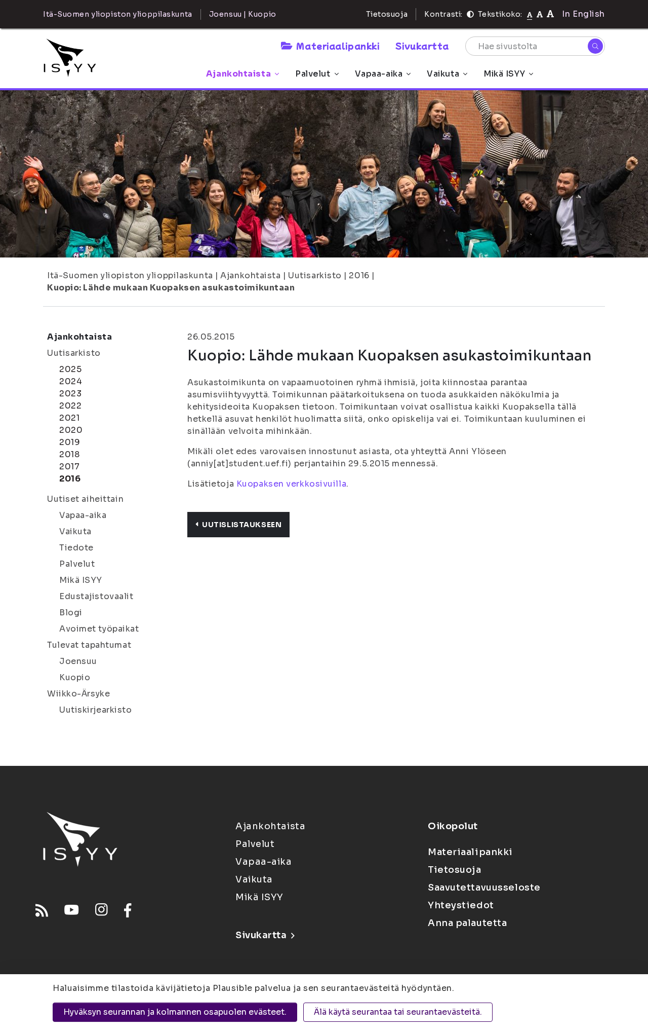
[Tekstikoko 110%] (540, 14)
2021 (69, 418)
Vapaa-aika (379, 73)
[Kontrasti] (470, 14)
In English (583, 14)
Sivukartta (422, 46)
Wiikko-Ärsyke (78, 693)
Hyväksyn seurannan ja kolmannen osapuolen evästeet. (175, 1012)
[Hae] (595, 46)
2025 (70, 369)
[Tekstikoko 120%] (550, 14)
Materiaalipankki (337, 46)
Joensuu (78, 661)
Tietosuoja (387, 14)
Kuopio (74, 677)
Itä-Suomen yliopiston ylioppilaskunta (130, 275)
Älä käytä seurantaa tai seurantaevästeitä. (398, 1012)
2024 (70, 381)
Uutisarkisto (315, 275)
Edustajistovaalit (96, 596)
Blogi (71, 612)
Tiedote (76, 547)
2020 (71, 430)
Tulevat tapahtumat (89, 645)
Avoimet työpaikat (99, 628)
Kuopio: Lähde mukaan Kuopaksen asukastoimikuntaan (171, 287)
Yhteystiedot (461, 905)
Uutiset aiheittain (85, 499)
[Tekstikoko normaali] (530, 14)
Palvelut (312, 73)
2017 (69, 466)
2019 (69, 442)
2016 (359, 275)
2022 (70, 405)
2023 (70, 393)
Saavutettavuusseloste (484, 887)
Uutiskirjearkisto (95, 710)
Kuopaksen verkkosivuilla (291, 483)
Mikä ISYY (504, 73)
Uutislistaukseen (241, 524)
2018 (69, 454)
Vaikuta (443, 73)
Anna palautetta (467, 923)
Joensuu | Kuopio (242, 14)
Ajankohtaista (238, 73)
